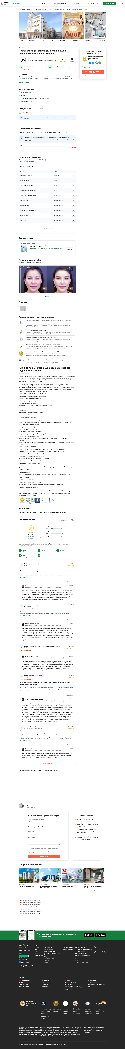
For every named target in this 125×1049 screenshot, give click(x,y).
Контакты (46, 962)
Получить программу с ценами (93, 71)
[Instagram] (23, 966)
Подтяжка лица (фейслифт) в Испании (31, 904)
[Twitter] (29, 966)
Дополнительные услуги (27, 508)
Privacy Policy (52, 851)
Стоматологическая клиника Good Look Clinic (93, 887)
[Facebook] (20, 966)
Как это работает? (77, 3)
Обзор (21, 40)
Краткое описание (32, 837)
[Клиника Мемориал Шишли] (29, 875)
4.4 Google (72, 520)
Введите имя (31, 831)
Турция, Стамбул (22, 884)
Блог (36, 951)
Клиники (37, 947)
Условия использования (40, 846)
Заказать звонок (110, 3)
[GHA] (43, 1003)
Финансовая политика (81, 953)
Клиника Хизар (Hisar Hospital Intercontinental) (48, 887)
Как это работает (48, 949)
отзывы (88, 40)
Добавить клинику (68, 947)
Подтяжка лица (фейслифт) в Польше (31, 900)
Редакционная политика (81, 962)
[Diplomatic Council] (87, 1003)
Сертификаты (76, 40)
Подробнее (26, 118)
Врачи (51, 40)
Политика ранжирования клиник (84, 959)
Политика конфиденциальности (83, 949)
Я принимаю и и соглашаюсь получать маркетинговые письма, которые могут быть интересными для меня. (44, 848)
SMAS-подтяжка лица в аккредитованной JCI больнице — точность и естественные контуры (41, 146)
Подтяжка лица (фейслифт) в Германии (31, 902)
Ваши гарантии (39, 955)
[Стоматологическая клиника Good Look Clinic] (93, 875)
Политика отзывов (80, 951)
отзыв (71, 61)
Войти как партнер (68, 949)
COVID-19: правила (80, 960)
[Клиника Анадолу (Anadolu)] (72, 875)
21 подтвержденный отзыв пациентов (30, 537)
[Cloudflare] (101, 1003)
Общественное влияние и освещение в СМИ (51, 957)
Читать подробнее (24, 82)
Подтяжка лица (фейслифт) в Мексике (31, 909)
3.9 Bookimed (63, 520)
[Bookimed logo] (6, 2)
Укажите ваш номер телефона (36, 819)
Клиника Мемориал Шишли (26, 886)
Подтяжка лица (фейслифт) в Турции (31, 913)
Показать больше (47, 228)
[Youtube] (26, 966)
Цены (42, 40)
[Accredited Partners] (75, 1003)
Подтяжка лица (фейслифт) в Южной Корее (32, 906)
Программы (32, 40)
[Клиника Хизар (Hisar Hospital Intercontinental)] (50, 875)
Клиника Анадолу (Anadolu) (69, 886)
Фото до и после (62, 40)
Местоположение (100, 40)
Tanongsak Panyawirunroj (36, 246)
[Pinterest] (32, 966)
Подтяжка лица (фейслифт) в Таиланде (31, 911)
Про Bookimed (48, 947)
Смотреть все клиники (100, 891)
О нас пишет (23, 950)
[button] (31, 821)
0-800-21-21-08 (94, 3)
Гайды (36, 953)
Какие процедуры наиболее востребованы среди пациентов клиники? (42, 513)
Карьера (46, 960)
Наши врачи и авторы (50, 951)
